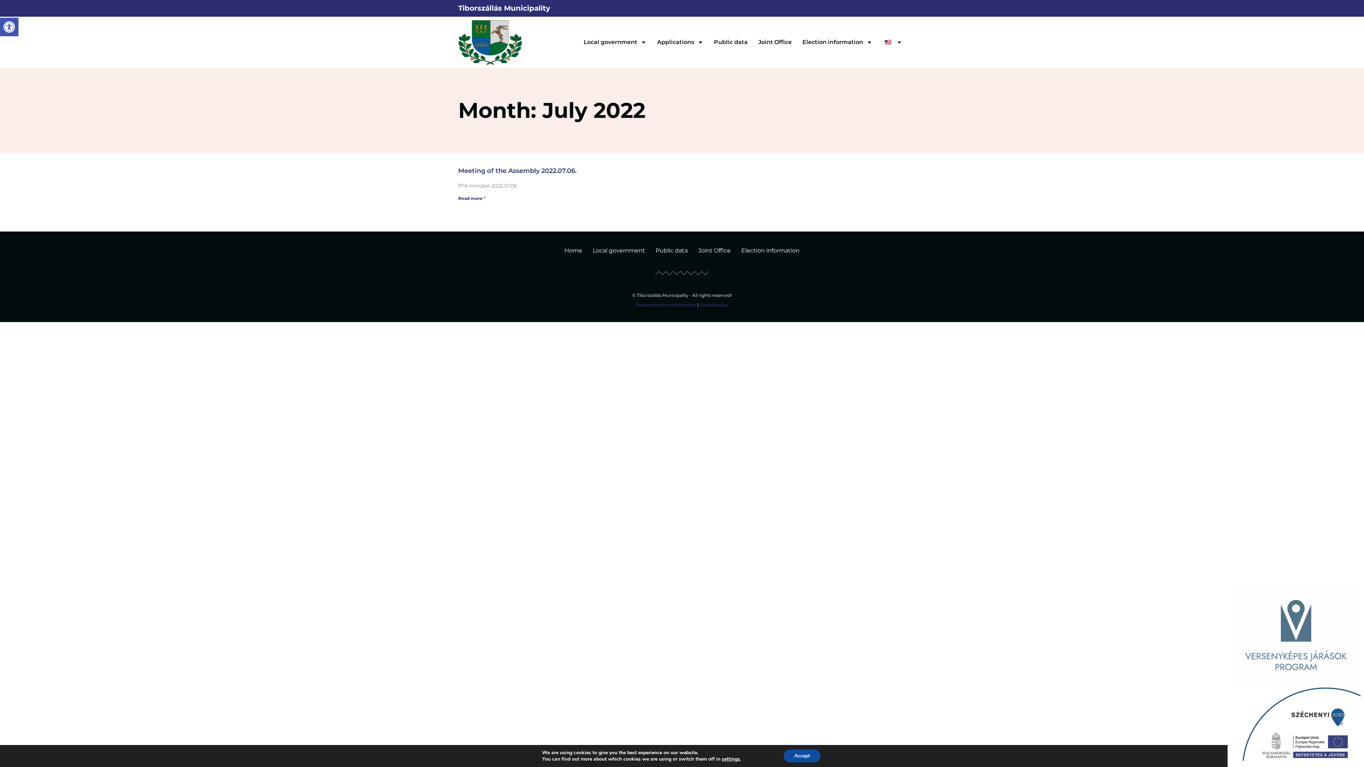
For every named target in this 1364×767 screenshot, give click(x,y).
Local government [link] (610, 42)
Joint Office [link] (775, 42)
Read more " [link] (472, 198)
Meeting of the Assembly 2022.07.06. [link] (517, 171)
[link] (9, 27)
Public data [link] (731, 42)
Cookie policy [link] (714, 305)
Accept (802, 755)
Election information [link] (832, 42)
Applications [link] (675, 42)
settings (731, 759)
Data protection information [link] (665, 305)
